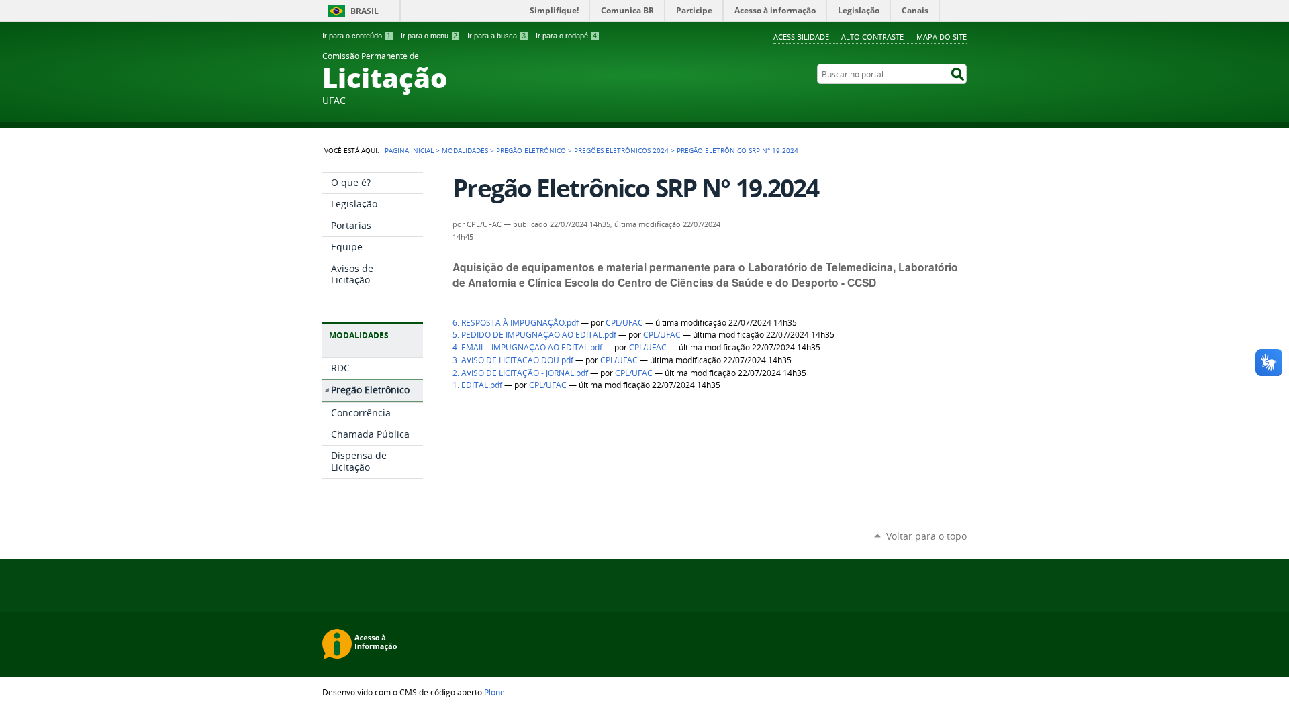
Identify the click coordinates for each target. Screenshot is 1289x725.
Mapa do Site (941, 37)
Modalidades (465, 150)
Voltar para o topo (926, 536)
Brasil (364, 11)
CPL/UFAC (624, 322)
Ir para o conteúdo (356, 36)
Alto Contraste (872, 37)
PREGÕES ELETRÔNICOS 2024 (621, 150)
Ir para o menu (429, 36)
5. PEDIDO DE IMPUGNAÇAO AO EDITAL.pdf (534, 334)
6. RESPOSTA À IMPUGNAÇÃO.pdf (515, 322)
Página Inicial (409, 150)
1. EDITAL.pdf (477, 385)
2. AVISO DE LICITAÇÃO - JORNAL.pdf (520, 373)
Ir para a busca (496, 36)
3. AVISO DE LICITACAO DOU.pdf (512, 360)
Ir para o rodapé (566, 36)
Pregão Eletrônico (531, 150)
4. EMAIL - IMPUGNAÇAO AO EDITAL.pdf (527, 347)
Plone (494, 692)
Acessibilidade (801, 37)
